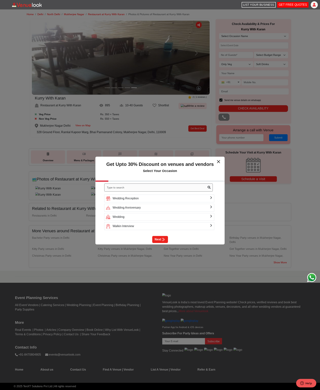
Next (158, 239)
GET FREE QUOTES (293, 4)
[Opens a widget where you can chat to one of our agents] (306, 383)
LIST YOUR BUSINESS (258, 4)
